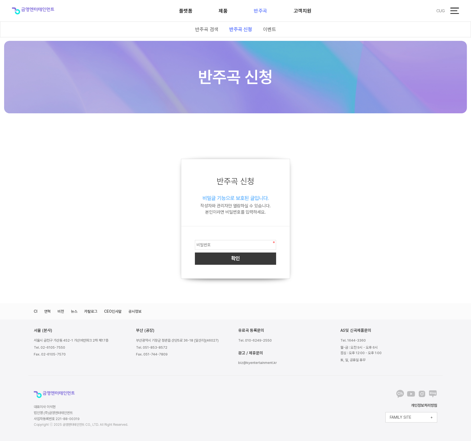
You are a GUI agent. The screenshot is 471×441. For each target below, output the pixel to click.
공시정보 (134, 311)
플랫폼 (186, 11)
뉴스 (74, 311)
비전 (61, 311)
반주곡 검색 (206, 29)
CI (35, 311)
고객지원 (303, 11)
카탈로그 (90, 311)
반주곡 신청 (240, 29)
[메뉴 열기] (454, 11)
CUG (440, 10)
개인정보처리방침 (424, 405)
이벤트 (269, 29)
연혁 (47, 311)
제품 (223, 11)
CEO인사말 (113, 311)
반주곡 (260, 11)
